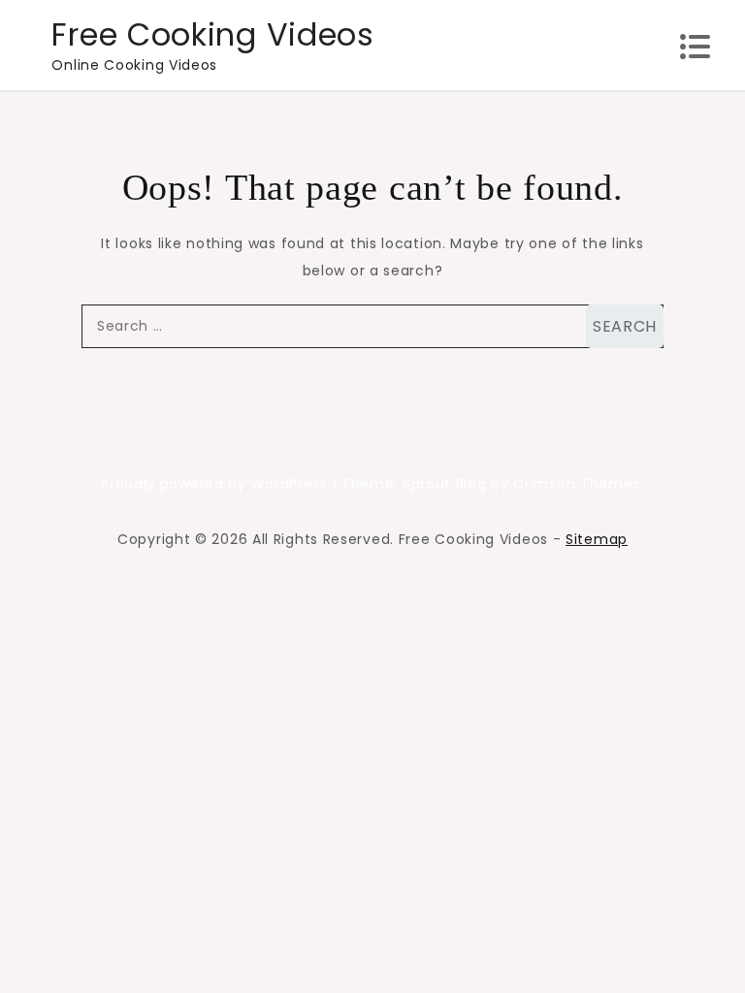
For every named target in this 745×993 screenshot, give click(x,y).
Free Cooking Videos (212, 34)
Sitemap (597, 539)
